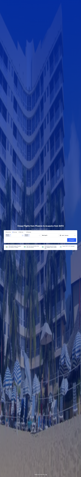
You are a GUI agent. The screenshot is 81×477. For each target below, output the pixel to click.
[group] (14, 235)
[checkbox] (29, 232)
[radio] (8, 232)
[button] (70, 2)
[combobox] (30, 235)
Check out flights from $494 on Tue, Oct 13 (39, 229)
